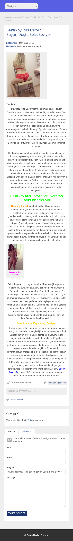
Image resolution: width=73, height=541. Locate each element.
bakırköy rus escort (57, 383)
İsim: (9, 447)
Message (11, 477)
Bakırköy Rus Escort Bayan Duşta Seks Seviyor (28, 32)
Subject (10, 467)
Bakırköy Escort (21, 17)
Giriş (30, 420)
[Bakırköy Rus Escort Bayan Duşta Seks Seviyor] (26, 75)
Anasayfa (8, 17)
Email (9, 457)
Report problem (17, 400)
